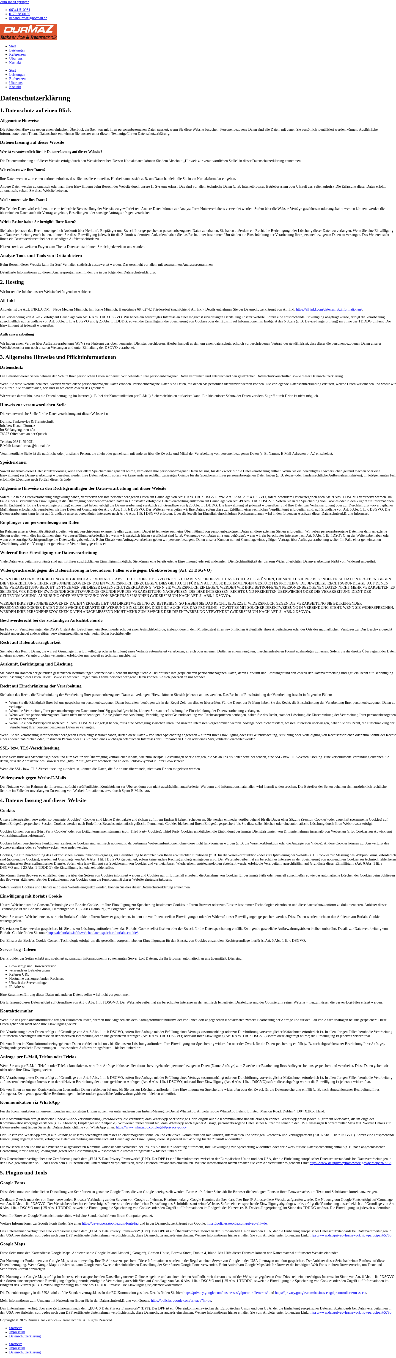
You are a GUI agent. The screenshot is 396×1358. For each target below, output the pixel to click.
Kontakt (15, 63)
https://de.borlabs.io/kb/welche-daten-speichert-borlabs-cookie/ (92, 933)
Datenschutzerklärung (25, 1336)
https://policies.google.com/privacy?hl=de (237, 1223)
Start (12, 46)
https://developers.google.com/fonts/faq (110, 1223)
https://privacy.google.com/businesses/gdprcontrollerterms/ (226, 1293)
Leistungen (17, 50)
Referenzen (17, 54)
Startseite (15, 1328)
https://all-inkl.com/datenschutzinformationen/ (329, 309)
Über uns (15, 58)
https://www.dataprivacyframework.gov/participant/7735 (350, 1163)
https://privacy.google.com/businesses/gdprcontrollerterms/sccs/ (320, 1293)
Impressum (17, 1332)
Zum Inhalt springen (14, 2)
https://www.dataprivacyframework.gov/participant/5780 (350, 1235)
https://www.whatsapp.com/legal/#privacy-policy (151, 1127)
